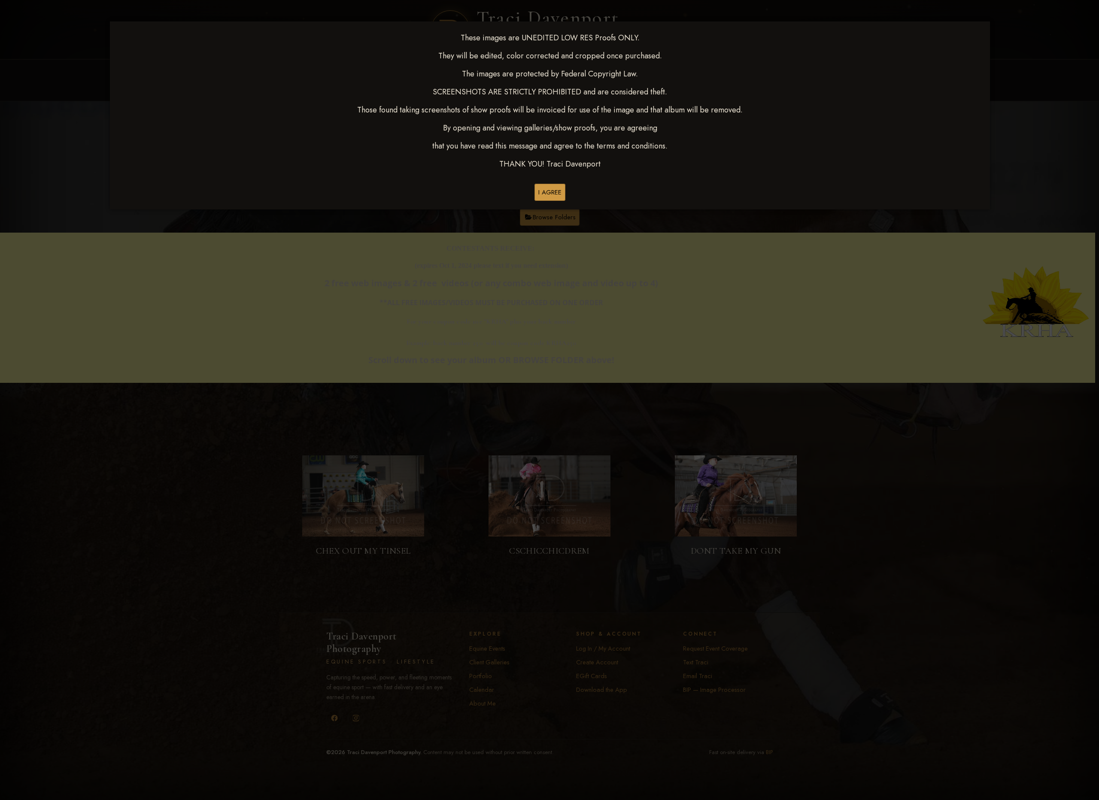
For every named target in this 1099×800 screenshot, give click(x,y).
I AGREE (550, 192)
